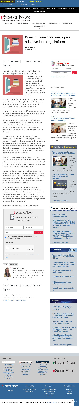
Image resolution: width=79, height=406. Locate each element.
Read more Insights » (61, 243)
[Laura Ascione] (7, 277)
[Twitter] (7, 279)
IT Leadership (8, 23)
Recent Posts (13, 264)
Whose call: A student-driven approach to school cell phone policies (63, 256)
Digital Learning (38, 26)
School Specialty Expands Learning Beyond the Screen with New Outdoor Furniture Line (62, 337)
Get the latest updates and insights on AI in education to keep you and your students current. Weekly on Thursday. (42, 370)
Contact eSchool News (49, 389)
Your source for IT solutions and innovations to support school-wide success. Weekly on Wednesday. (25, 369)
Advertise (10, 390)
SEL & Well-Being (67, 23)
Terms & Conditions (31, 254)
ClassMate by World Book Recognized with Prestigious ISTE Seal (62, 308)
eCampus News (20, 1)
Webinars (35, 8)
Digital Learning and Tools (12, 295)
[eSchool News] (15, 18)
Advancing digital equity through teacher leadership (63, 119)
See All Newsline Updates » (63, 345)
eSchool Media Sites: (7, 1)
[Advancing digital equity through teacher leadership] (59, 132)
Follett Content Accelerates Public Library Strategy (62, 322)
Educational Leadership (38, 23)
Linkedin (69, 393)
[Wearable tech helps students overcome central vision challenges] (59, 189)
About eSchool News (29, 389)
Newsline (42, 8)
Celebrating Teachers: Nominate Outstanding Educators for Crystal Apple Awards (64, 329)
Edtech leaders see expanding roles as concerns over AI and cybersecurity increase (63, 264)
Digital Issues (51, 8)
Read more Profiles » (61, 201)
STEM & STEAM (53, 23)
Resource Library (10, 8)
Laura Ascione (19, 268)
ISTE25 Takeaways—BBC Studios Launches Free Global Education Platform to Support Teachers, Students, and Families (63, 223)
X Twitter (69, 391)
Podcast (71, 8)
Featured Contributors (35, 1)
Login (3, 4)
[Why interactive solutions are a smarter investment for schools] (59, 107)
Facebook (69, 389)
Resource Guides (62, 8)
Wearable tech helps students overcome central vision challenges (63, 176)
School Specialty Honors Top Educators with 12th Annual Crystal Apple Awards (63, 315)
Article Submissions (49, 391)
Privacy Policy (61, 76)
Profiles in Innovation (39, 11)
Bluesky (11, 4)
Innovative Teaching (22, 23)
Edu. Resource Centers (23, 8)
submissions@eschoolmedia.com (14, 300)
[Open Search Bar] (39, 29)
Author (5, 264)
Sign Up (74, 73)
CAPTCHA (9, 242)
